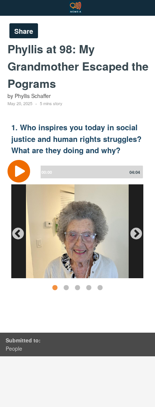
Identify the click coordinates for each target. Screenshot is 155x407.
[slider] (90, 172)
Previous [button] (15, 231)
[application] (77, 176)
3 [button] (77, 287)
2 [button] (65, 287)
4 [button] (88, 287)
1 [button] (54, 287)
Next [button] (133, 231)
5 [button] (99, 287)
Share (23, 31)
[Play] (21, 171)
